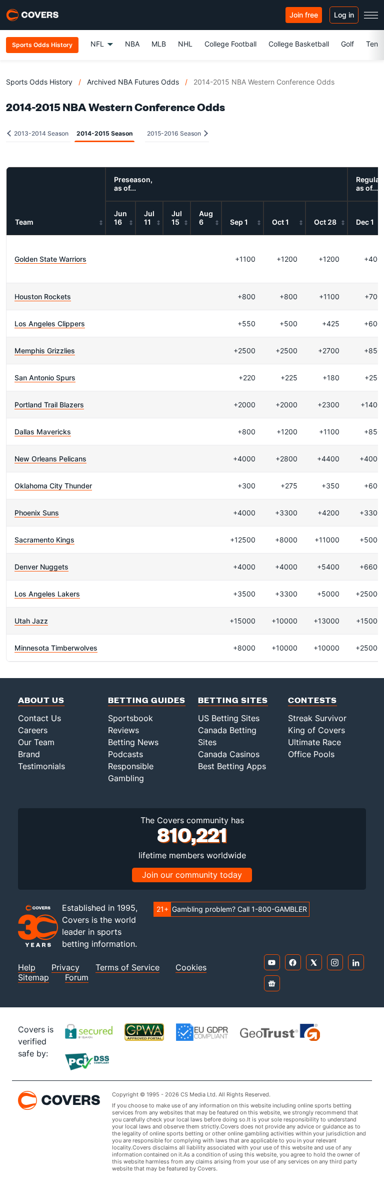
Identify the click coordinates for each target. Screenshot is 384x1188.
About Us (41, 700)
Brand (29, 754)
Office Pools (311, 754)
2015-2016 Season (174, 133)
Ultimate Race (314, 742)
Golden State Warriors (50, 259)
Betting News (133, 742)
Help (27, 967)
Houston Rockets (42, 296)
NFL (97, 44)
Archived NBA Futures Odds (133, 82)
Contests (312, 700)
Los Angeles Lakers (47, 593)
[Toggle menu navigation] (371, 15)
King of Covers (316, 730)
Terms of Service (128, 967)
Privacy (66, 967)
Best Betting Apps (232, 766)
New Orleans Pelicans (50, 458)
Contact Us (39, 718)
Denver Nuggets (41, 566)
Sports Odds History (39, 82)
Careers (33, 730)
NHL (185, 44)
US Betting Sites (229, 718)
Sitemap (33, 977)
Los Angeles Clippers (49, 323)
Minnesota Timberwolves (56, 648)
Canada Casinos (229, 754)
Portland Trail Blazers (49, 404)
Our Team (36, 742)
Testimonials (41, 766)
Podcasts (125, 754)
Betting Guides (147, 700)
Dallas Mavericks (42, 431)
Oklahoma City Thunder (53, 485)
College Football (230, 44)
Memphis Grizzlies (44, 350)
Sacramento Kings (44, 539)
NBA (132, 44)
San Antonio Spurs (45, 377)
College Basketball (298, 44)
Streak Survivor (317, 718)
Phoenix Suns (36, 512)
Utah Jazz (31, 621)
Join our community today (192, 875)
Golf (347, 44)
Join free (304, 15)
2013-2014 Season (40, 133)
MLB (159, 44)
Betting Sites (233, 700)
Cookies (191, 967)
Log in (344, 15)
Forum (76, 977)
